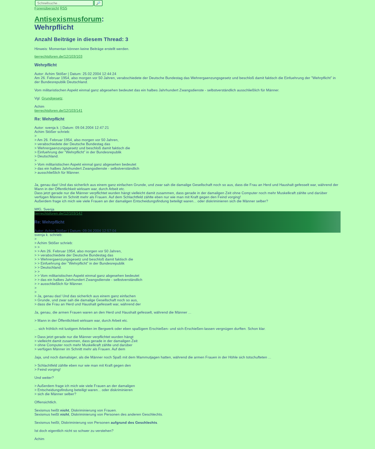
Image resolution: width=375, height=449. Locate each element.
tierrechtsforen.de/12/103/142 (58, 213)
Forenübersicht (46, 8)
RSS (63, 8)
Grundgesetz (52, 98)
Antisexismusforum (68, 19)
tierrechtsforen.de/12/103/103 (58, 56)
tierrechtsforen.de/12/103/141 (58, 110)
